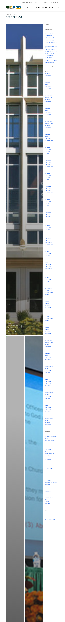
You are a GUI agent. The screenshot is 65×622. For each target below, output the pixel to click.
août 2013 (47, 368)
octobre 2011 (48, 416)
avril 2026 (47, 82)
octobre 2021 (48, 194)
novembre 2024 (49, 119)
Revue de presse (49, 495)
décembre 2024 (48, 116)
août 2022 (47, 173)
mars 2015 (47, 331)
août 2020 (47, 225)
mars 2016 (47, 305)
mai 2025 (47, 106)
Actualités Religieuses (51, 436)
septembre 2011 (49, 418)
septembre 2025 (49, 97)
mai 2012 (47, 400)
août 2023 (47, 147)
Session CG (48, 503)
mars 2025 (47, 110)
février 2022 (48, 186)
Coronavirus (48, 447)
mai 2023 (47, 153)
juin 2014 (47, 348)
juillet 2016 (48, 296)
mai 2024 (47, 132)
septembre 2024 (49, 123)
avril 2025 (47, 108)
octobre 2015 (48, 316)
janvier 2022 (48, 188)
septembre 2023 (49, 145)
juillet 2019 (48, 253)
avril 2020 (47, 233)
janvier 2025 (48, 114)
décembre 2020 (48, 216)
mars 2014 (47, 355)
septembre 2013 (49, 366)
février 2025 (48, 112)
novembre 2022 (49, 166)
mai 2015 (47, 327)
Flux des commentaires (51, 517)
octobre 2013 (48, 364)
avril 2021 (47, 208)
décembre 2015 (48, 312)
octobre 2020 (48, 221)
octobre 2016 (48, 290)
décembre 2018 (48, 268)
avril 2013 (47, 377)
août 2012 (47, 394)
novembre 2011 (49, 413)
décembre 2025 (48, 90)
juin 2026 (47, 77)
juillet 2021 (48, 201)
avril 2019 (47, 260)
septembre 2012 (49, 392)
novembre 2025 (49, 93)
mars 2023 (47, 158)
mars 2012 (47, 405)
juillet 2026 (48, 75)
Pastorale (47, 484)
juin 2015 (47, 325)
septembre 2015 (49, 318)
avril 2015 (47, 329)
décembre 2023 (48, 138)
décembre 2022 (48, 164)
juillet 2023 (48, 149)
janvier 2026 (48, 88)
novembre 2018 (49, 270)
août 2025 (47, 99)
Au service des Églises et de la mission (51, 52)
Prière (46, 486)
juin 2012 (47, 398)
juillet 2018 (48, 279)
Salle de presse (49, 497)
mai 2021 (47, 205)
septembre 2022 (49, 171)
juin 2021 (47, 203)
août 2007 (47, 422)
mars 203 (47, 427)
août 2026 (47, 73)
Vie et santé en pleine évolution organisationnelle (51, 48)
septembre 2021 (49, 197)
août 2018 (47, 277)
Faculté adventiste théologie (50, 458)
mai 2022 (47, 179)
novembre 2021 (49, 192)
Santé (46, 499)
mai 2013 (47, 374)
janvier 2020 (48, 240)
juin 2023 (47, 151)
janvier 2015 (48, 335)
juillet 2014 (48, 346)
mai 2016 (47, 301)
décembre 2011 (48, 411)
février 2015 (48, 333)
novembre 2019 (49, 244)
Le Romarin (48, 480)
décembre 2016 (48, 288)
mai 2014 (47, 351)
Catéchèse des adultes (51, 442)
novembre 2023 (49, 140)
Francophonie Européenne (49, 469)
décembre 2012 (48, 385)
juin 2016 (47, 299)
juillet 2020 (48, 227)
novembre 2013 (49, 361)
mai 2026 (47, 80)
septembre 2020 (49, 223)
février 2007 (48, 424)
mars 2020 (47, 236)
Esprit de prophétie (50, 453)
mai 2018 (47, 281)
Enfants (47, 451)
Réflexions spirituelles (48, 492)
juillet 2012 (48, 396)
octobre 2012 (48, 390)
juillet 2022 (48, 175)
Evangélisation (49, 455)
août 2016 (47, 294)
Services (47, 501)
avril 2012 (47, 403)
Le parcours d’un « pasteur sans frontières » (49, 33)
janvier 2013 (48, 383)
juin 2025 (47, 103)
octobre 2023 (48, 142)
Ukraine (47, 505)
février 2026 (48, 86)
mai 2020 (47, 231)
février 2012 (48, 407)
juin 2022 (47, 177)
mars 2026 (47, 84)
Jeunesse (47, 478)
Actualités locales (50, 434)
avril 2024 (47, 134)
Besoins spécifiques (50, 440)
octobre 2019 (48, 247)
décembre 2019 (48, 242)
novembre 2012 (49, 387)
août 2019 (47, 251)
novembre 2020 (49, 218)
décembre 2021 (48, 190)
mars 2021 (47, 210)
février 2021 (48, 212)
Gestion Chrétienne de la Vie (51, 473)
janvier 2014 (48, 357)
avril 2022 (47, 182)
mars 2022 (47, 184)
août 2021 (47, 199)
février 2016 (48, 307)
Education (48, 449)
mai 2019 (47, 257)
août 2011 (47, 420)
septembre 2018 (49, 275)
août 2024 (47, 125)
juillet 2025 (48, 101)
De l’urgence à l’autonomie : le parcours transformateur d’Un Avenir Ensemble (51, 59)
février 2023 (48, 160)
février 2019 (48, 264)
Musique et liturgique (51, 482)
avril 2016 (47, 303)
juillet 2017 (48, 286)
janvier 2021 (48, 214)
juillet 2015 (48, 322)
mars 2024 (47, 136)
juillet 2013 (48, 370)
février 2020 (48, 238)
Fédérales (47, 464)
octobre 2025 (48, 95)
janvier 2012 (48, 409)
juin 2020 (47, 229)
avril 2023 (47, 155)
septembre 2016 (49, 292)
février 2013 (48, 381)
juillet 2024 (48, 127)
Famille (47, 461)
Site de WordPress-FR (50, 519)
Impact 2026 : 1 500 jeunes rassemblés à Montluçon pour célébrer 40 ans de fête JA (51, 41)
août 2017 (47, 283)
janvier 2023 (48, 162)
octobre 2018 (48, 273)
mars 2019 (47, 262)
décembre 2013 (48, 359)
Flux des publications (51, 515)
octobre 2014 (48, 340)
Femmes (47, 466)
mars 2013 (47, 379)
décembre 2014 (48, 338)
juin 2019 (47, 255)
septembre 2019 (49, 249)
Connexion (48, 512)
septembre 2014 (49, 342)
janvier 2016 (48, 309)
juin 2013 (47, 372)
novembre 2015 (49, 314)
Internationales (11, 323)
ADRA (46, 438)
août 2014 (47, 344)
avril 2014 (47, 353)
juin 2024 (47, 129)
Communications (49, 445)
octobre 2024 (48, 121)
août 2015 (47, 320)
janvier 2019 (48, 266)
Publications (48, 489)
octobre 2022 (48, 168)
